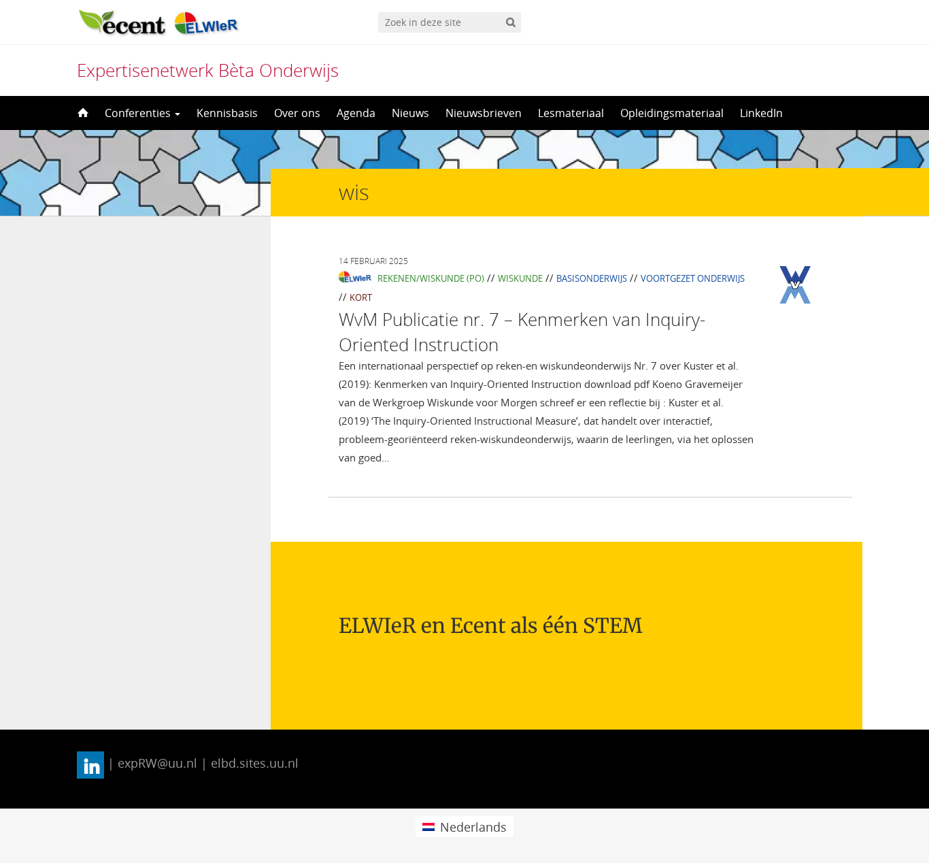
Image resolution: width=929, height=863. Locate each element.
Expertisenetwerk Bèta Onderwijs (208, 70)
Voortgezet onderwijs (693, 278)
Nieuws (410, 112)
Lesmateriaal (571, 112)
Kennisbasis (227, 112)
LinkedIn (761, 112)
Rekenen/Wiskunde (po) (430, 278)
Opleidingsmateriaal (672, 112)
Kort (361, 297)
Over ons (297, 112)
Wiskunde (520, 278)
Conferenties (139, 112)
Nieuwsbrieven (483, 112)
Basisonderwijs (591, 278)
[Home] (82, 113)
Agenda (356, 112)
